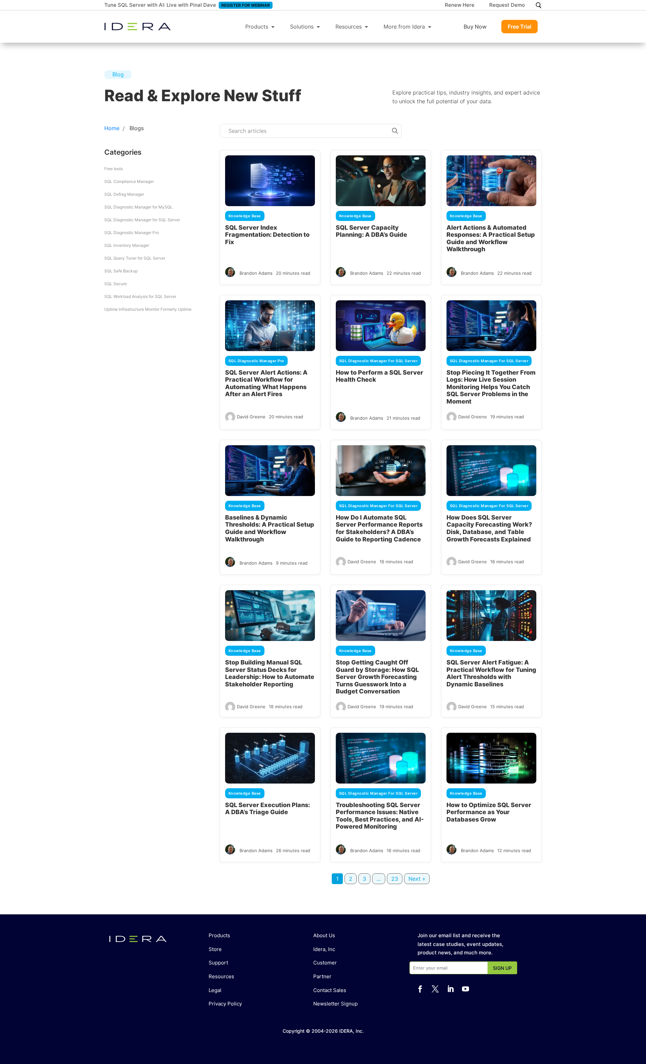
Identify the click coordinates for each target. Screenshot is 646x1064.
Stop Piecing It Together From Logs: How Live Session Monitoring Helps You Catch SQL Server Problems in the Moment (491, 387)
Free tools (113, 168)
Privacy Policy (225, 1003)
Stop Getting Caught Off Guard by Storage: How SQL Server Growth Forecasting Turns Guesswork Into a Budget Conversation (377, 677)
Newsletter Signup (335, 1003)
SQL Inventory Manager (126, 245)
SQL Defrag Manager (124, 194)
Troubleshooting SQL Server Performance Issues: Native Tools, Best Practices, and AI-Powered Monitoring (380, 815)
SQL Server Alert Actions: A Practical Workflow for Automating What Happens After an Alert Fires (266, 383)
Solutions (302, 26)
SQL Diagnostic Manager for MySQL (138, 207)
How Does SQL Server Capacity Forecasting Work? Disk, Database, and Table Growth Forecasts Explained (489, 528)
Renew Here (459, 5)
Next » (416, 878)
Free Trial (519, 26)
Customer (325, 962)
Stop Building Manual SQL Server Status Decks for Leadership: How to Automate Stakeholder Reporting (269, 673)
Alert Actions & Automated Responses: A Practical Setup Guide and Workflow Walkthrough (490, 238)
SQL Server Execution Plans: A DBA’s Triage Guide (267, 808)
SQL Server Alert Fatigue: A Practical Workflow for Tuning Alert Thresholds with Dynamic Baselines (491, 673)
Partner (322, 976)
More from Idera (404, 26)
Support (218, 962)
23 (394, 878)
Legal (215, 990)
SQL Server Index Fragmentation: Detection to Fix (267, 234)
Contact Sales (329, 990)
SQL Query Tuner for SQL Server (134, 258)
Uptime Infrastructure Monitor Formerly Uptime (147, 309)
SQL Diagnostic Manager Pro (131, 232)
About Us (324, 935)
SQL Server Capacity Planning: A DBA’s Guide (371, 231)
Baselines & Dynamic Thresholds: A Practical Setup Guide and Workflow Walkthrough (269, 528)
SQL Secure (115, 283)
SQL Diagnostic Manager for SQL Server (142, 219)
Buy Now (475, 26)
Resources (348, 26)
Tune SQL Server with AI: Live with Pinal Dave (160, 5)
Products (256, 26)
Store (215, 949)
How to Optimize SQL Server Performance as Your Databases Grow (488, 812)
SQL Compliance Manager (129, 181)
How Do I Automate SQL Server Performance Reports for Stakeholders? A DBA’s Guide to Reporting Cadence (379, 528)
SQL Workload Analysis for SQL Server (140, 296)
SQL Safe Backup (121, 270)
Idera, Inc (324, 949)
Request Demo (507, 5)
